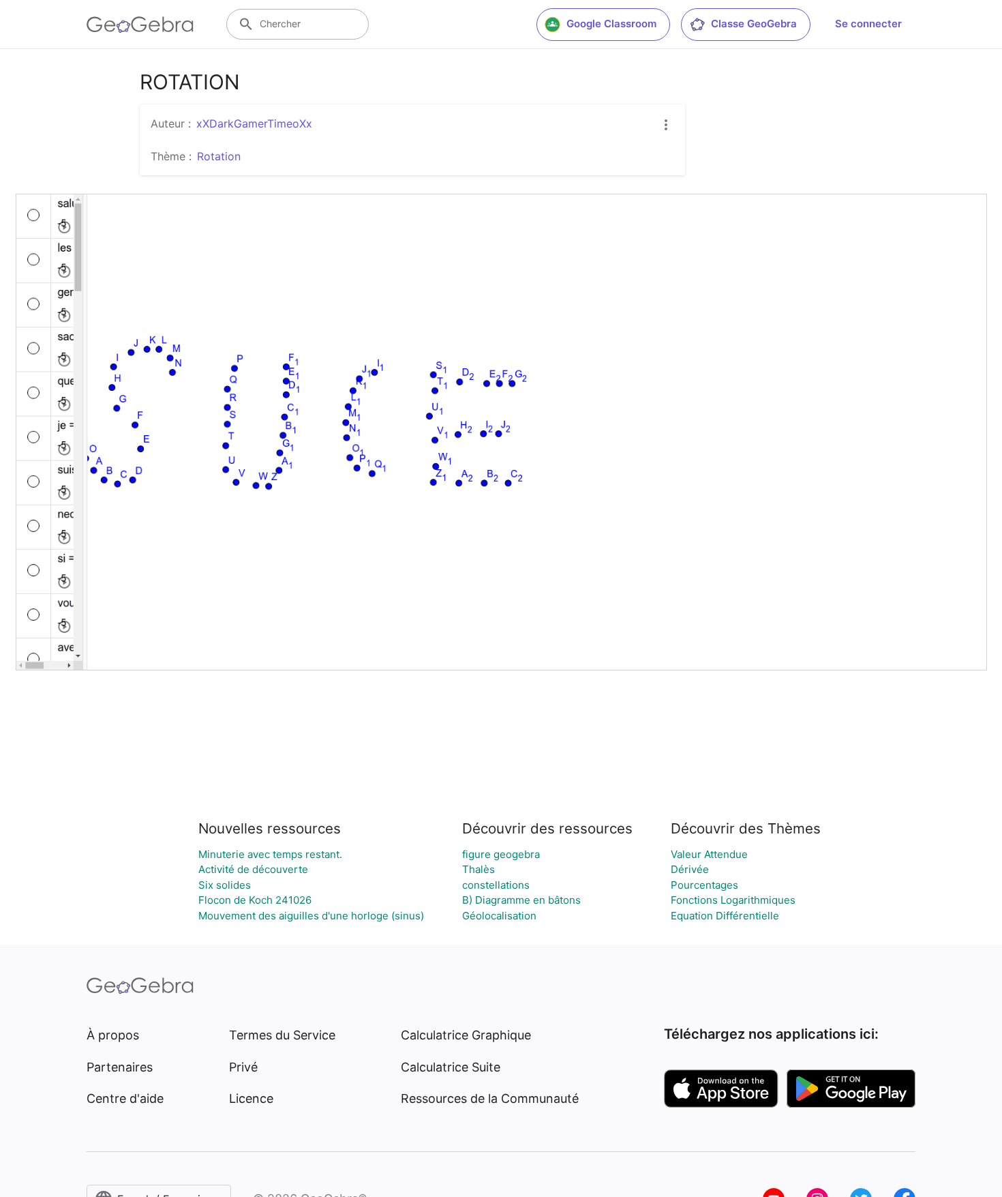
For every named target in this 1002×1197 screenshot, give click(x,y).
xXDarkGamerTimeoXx (254, 123)
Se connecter (868, 23)
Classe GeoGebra (754, 23)
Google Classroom (611, 23)
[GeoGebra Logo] (140, 24)
